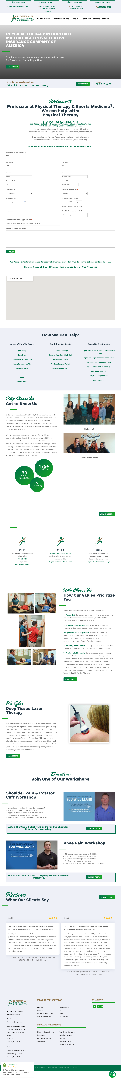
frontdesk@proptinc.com (18, 6)
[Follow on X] (98, 1006)
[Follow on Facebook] (94, 1006)
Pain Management (60, 359)
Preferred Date (11, 198)
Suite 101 (10, 1039)
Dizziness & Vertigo (60, 350)
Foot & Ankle (22, 382)
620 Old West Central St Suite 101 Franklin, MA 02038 (48, 9)
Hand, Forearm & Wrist (22, 364)
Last (63, 166)
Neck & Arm (22, 355)
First (7, 166)
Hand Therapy (98, 380)
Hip (22, 373)
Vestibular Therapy (98, 371)
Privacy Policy (62, 1067)
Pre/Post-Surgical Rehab (60, 364)
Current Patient (12, 181)
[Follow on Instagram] (101, 1006)
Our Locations (75, 2)
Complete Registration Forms (60, 553)
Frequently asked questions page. (99, 562)
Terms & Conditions (72, 1067)
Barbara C (12, 1064)
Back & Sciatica (22, 368)
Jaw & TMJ (22, 350)
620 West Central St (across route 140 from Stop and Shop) (16, 1032)
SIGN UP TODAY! (94, 828)
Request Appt (19, 2)
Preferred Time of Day (70, 190)
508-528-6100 (103, 84)
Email (8, 173)
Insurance (9, 211)
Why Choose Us (106, 514)
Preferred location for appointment (19, 220)
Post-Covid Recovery (60, 368)
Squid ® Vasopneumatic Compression (99, 358)
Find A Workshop (103, 2)
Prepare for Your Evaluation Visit (60, 562)
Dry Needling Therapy (98, 376)
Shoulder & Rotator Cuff (22, 359)
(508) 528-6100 (104, 7)
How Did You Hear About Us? (72, 211)
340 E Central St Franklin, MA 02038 (77, 8)
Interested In (10, 190)
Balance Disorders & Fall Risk (60, 355)
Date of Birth (66, 181)
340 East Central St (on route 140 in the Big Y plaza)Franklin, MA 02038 (16, 1054)
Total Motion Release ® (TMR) (99, 362)
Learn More (70, 679)
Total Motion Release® (67, 1032)
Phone (64, 173)
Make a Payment (47, 2)
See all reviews (106, 897)
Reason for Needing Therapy (16, 228)
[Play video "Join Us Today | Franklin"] (89, 806)
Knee (22, 377)
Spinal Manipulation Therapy (98, 367)
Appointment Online (22, 565)
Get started (13, 67)
